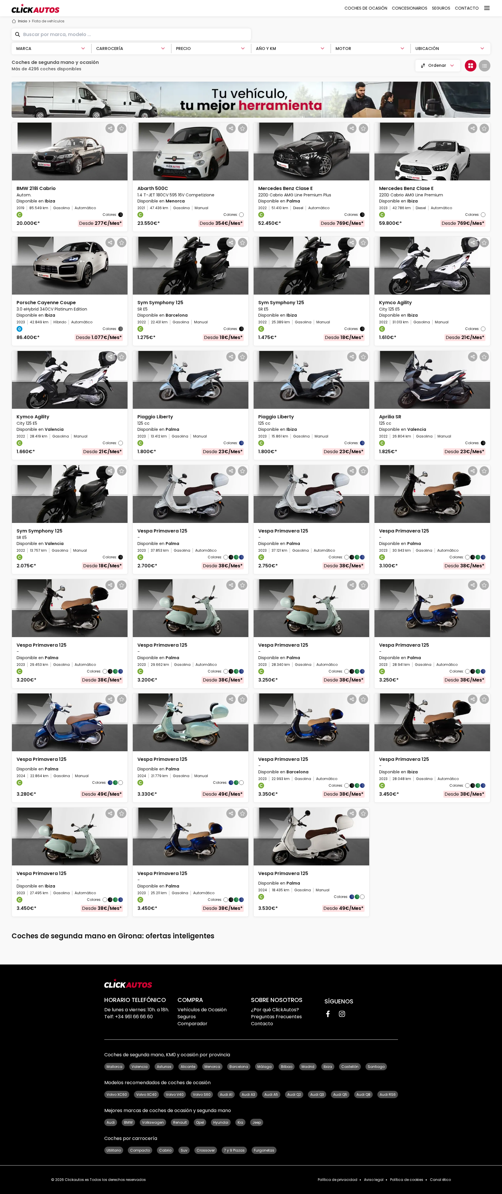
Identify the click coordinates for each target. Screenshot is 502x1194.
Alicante (188, 1066)
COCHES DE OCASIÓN (366, 8)
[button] (70, 177)
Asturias (164, 1066)
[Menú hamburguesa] (487, 8)
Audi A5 (271, 1094)
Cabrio (165, 1150)
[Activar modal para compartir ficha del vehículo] (110, 128)
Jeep (256, 1122)
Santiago (376, 1066)
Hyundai (220, 1122)
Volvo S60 (202, 1094)
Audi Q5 (340, 1094)
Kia (240, 1122)
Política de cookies (406, 1179)
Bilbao (286, 1066)
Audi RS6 (388, 1094)
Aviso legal (373, 1179)
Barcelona (239, 1066)
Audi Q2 (294, 1094)
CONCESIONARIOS (409, 8)
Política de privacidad (337, 1179)
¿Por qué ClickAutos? (275, 1009)
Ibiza (328, 1066)
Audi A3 (248, 1094)
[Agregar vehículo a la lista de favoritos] (121, 128)
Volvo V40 (175, 1094)
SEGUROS (441, 8)
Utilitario (114, 1150)
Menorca (212, 1066)
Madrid (308, 1066)
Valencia (140, 1066)
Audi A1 (226, 1094)
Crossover (206, 1150)
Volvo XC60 (117, 1094)
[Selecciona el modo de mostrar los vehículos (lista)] (484, 65)
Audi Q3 (317, 1094)
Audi (111, 1122)
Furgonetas (264, 1150)
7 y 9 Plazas (234, 1150)
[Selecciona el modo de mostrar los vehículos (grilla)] (470, 65)
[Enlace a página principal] (35, 8)
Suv (184, 1150)
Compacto (140, 1150)
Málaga (264, 1066)
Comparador (192, 1023)
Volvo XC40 (146, 1094)
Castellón (349, 1066)
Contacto (262, 1023)
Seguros (187, 1016)
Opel (200, 1122)
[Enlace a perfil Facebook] (327, 1013)
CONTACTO (467, 8)
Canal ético (440, 1179)
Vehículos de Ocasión (202, 1009)
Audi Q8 (363, 1094)
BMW (128, 1122)
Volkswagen (153, 1122)
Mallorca (114, 1066)
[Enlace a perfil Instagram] (341, 1013)
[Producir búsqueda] (17, 34)
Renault (180, 1122)
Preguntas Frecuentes (276, 1016)
